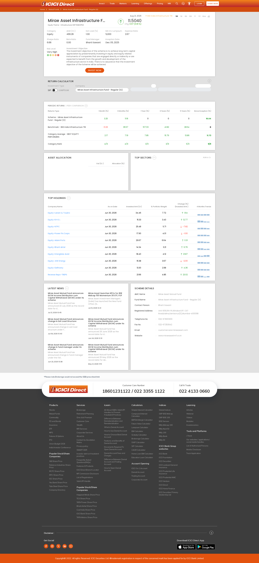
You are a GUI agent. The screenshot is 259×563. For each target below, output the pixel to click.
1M (181, 16)
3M (186, 16)
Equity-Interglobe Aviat (58, 254)
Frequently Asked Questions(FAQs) (84, 461)
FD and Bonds (55, 421)
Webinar (190, 414)
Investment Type (56, 86)
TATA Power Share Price (87, 502)
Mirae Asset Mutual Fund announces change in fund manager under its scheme (66, 347)
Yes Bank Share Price (58, 482)
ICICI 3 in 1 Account (139, 468)
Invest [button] (102, 3)
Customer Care (83, 421)
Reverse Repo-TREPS (57, 274)
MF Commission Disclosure (88, 474)
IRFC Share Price (56, 475)
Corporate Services (85, 432)
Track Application (193, 453)
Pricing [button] (160, 3)
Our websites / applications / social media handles (198, 440)
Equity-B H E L (54, 219)
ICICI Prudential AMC (167, 477)
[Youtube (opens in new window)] (71, 546)
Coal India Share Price (86, 510)
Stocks (52, 410)
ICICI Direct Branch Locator (88, 470)
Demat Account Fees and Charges (114, 454)
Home (42, 9)
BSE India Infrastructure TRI (159, 16)
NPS (51, 432)
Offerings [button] (148, 3)
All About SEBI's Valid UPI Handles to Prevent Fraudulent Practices (114, 412)
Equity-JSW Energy (56, 261)
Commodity (54, 417)
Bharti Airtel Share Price (87, 506)
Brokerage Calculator (140, 439)
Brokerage (81, 410)
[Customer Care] (183, 3)
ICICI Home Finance (167, 488)
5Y (200, 16)
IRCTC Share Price (56, 471)
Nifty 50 (162, 440)
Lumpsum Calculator (140, 427)
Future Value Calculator (141, 424)
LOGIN (199, 4)
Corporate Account (139, 480)
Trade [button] (112, 3)
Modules (189, 421)
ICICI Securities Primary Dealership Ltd (168, 493)
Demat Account (138, 472)
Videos (189, 417)
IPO (50, 440)
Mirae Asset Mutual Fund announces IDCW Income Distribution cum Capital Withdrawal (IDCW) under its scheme (66, 296)
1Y (195, 16)
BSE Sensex (164, 421)
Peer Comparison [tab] (75, 105)
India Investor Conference (60, 447)
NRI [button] (169, 3)
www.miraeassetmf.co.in (170, 335)
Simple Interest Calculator (142, 410)
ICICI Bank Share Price (86, 514)
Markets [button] (123, 3)
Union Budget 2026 (57, 444)
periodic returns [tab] (56, 105)
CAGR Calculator (138, 450)
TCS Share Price (83, 498)
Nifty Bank (163, 436)
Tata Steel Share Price (58, 486)
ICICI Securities (165, 461)
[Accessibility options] (189, 3)
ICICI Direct (163, 485)
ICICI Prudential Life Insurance (167, 472)
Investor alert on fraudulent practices (88, 455)
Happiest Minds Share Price (88, 495)
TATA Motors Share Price (87, 517)
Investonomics (192, 425)
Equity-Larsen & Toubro (59, 212)
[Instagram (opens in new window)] (52, 546)
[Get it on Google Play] (205, 547)
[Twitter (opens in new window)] (58, 546)
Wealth (80, 425)
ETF (50, 429)
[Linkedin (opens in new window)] (64, 546)
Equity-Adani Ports (56, 240)
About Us (80, 436)
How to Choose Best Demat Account (115, 435)
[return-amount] (209, 81)
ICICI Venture (164, 481)
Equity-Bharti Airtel (56, 247)
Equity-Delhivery (55, 267)
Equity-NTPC (54, 226)
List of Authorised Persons (197, 446)
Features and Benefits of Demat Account (114, 442)
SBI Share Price (55, 461)
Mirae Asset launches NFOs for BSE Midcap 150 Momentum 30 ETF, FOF (105, 294)
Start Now (212, 4)
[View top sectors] (154, 157)
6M (190, 16)
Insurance (53, 425)
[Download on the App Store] (186, 547)
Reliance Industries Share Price (60, 466)
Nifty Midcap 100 (166, 425)
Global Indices (165, 410)
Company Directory (57, 490)
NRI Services (82, 429)
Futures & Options (56, 436)
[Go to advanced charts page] (209, 17)
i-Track (189, 436)
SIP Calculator (137, 446)
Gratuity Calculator (139, 435)
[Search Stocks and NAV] (177, 3)
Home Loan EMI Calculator (142, 454)
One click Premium (84, 417)
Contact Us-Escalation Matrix (86, 441)
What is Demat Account (114, 427)
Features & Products (85, 466)
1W (176, 16)
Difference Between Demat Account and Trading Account (115, 461)
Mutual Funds (54, 9)
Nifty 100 (162, 432)
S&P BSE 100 (164, 417)
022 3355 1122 (149, 391)
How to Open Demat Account (112, 469)
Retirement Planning (85, 414)
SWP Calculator (138, 442)
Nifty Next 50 (164, 429)
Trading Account (138, 476)
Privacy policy (82, 446)
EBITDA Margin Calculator (142, 420)
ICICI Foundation (165, 457)
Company (80, 86)
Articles (189, 410)
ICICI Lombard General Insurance (168, 466)
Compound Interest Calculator (139, 415)
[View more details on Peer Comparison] (86, 105)
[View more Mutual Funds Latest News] (67, 288)
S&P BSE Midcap (166, 414)
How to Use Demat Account (115, 431)
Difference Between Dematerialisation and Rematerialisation (113, 420)
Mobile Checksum (193, 449)
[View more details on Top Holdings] (69, 198)
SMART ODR (82, 450)
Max (204, 16)
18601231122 (116, 391)
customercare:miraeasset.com (173, 330)
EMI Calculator (137, 431)
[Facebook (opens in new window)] (46, 546)
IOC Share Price (55, 479)
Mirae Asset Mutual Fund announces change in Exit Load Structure (66, 320)
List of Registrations (85, 477)
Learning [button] (135, 3)
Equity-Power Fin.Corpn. (59, 233)
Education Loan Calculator (142, 457)
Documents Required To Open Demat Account (114, 448)
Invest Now (94, 70)
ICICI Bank (163, 454)
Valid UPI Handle (83, 481)
